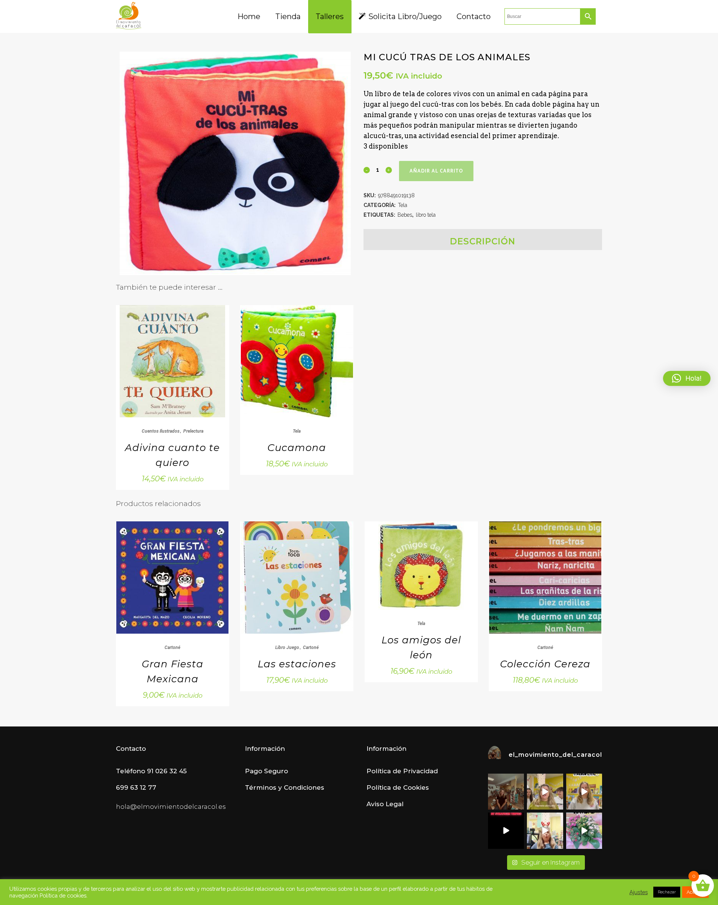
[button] (687, 378)
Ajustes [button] (638, 892)
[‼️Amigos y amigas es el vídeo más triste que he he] (545, 792)
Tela (402, 205)
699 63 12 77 (136, 787)
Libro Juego (287, 647)
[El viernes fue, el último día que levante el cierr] (506, 792)
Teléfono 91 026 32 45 (151, 771)
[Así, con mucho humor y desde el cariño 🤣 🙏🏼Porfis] (506, 830)
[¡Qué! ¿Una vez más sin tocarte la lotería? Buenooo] (584, 792)
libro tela (426, 215)
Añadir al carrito (436, 171)
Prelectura (193, 431)
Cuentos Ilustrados (161, 431)
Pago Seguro (266, 771)
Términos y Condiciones (284, 787)
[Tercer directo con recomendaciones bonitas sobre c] (545, 830)
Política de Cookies (397, 787)
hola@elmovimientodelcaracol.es (171, 806)
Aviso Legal (385, 804)
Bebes (405, 215)
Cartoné (172, 647)
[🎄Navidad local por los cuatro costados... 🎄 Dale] (584, 830)
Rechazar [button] (667, 892)
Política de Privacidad (402, 771)
